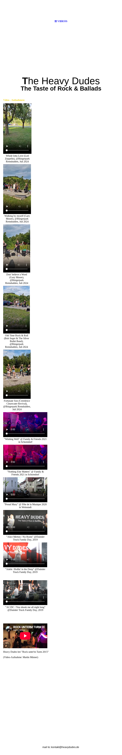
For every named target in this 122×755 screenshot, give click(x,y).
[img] (61, 51)
